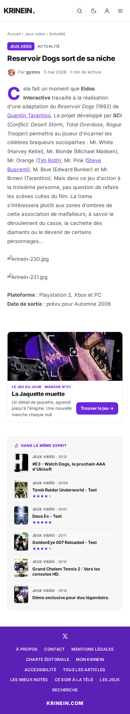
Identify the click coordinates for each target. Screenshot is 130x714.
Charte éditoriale (48, 659)
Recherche (65, 689)
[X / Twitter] (65, 636)
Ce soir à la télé (74, 679)
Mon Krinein (90, 659)
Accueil (14, 33)
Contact (54, 649)
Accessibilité (40, 669)
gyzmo (33, 71)
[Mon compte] (107, 10)
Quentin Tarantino (29, 115)
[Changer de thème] (94, 10)
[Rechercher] (79, 11)
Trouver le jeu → (97, 408)
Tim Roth (48, 160)
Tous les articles (84, 669)
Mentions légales (92, 649)
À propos (26, 649)
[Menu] (120, 10)
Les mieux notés (29, 679)
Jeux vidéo (35, 33)
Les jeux (110, 679)
